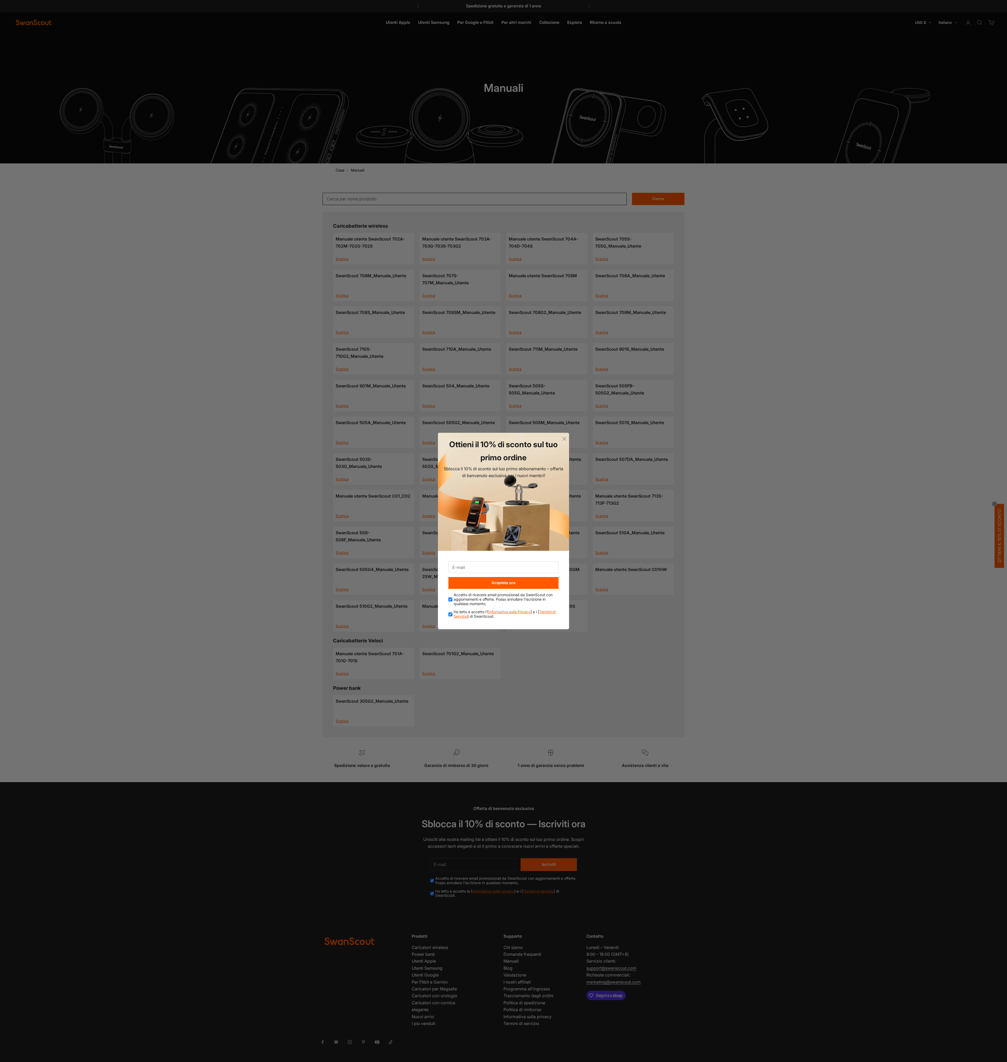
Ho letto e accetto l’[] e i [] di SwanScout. (505, 614)
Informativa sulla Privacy (510, 612)
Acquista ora (503, 582)
